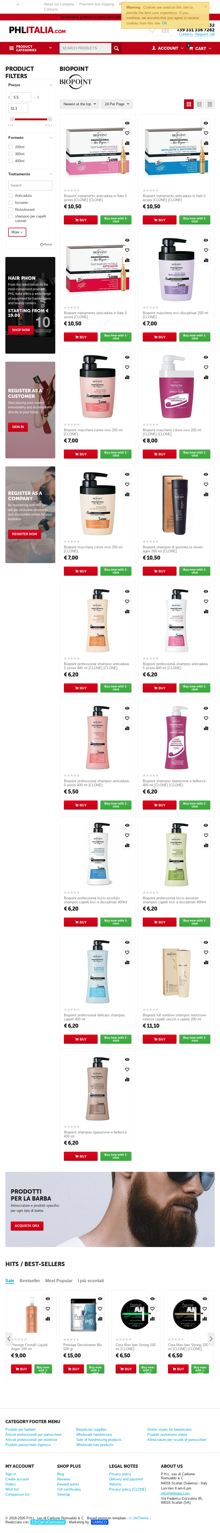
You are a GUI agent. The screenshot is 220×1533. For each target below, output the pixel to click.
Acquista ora (27, 1226)
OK (164, 23)
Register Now (24, 534)
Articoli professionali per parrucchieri (33, 1435)
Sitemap (63, 1494)
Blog (60, 1474)
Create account (17, 1479)
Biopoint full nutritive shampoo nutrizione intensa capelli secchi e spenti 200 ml (174, 1017)
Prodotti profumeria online (167, 1435)
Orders (10, 1484)
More (16, 232)
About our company (59, 4)
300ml (19, 154)
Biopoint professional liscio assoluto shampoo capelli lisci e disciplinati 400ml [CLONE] (95, 902)
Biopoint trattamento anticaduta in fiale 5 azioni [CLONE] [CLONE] (95, 198)
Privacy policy (120, 1474)
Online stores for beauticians (169, 1429)
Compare (127, 143)
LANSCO (100, 1522)
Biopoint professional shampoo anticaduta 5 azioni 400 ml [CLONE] (175, 666)
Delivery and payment (126, 1479)
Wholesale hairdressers (94, 1435)
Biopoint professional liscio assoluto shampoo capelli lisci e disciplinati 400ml (174, 900)
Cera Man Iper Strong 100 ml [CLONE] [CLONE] (188, 1347)
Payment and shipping (96, 4)
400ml (19, 161)
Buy (83, 220)
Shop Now (21, 330)
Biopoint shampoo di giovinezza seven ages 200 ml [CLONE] (173, 549)
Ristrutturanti (25, 210)
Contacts (51, 9)
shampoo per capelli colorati (30, 218)
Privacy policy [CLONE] (127, 1489)
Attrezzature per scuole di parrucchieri (176, 1440)
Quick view (127, 123)
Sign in (18, 427)
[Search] (116, 48)
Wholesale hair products (94, 1445)
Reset (48, 244)
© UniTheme (139, 1518)
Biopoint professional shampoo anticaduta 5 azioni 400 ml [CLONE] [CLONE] (96, 666)
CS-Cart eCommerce (48, 1522)
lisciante (21, 203)
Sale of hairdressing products (99, 1440)
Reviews (63, 1479)
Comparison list (17, 1494)
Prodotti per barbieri (20, 1429)
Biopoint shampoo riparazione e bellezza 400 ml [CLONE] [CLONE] (174, 783)
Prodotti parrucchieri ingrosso (28, 1445)
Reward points (68, 1484)
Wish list (12, 1489)
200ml (19, 147)
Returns (115, 1484)
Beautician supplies (91, 1429)
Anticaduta (23, 196)
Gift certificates (69, 1489)
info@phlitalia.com (175, 1493)
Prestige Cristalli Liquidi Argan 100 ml (29, 1347)
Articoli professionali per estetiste (31, 1440)
